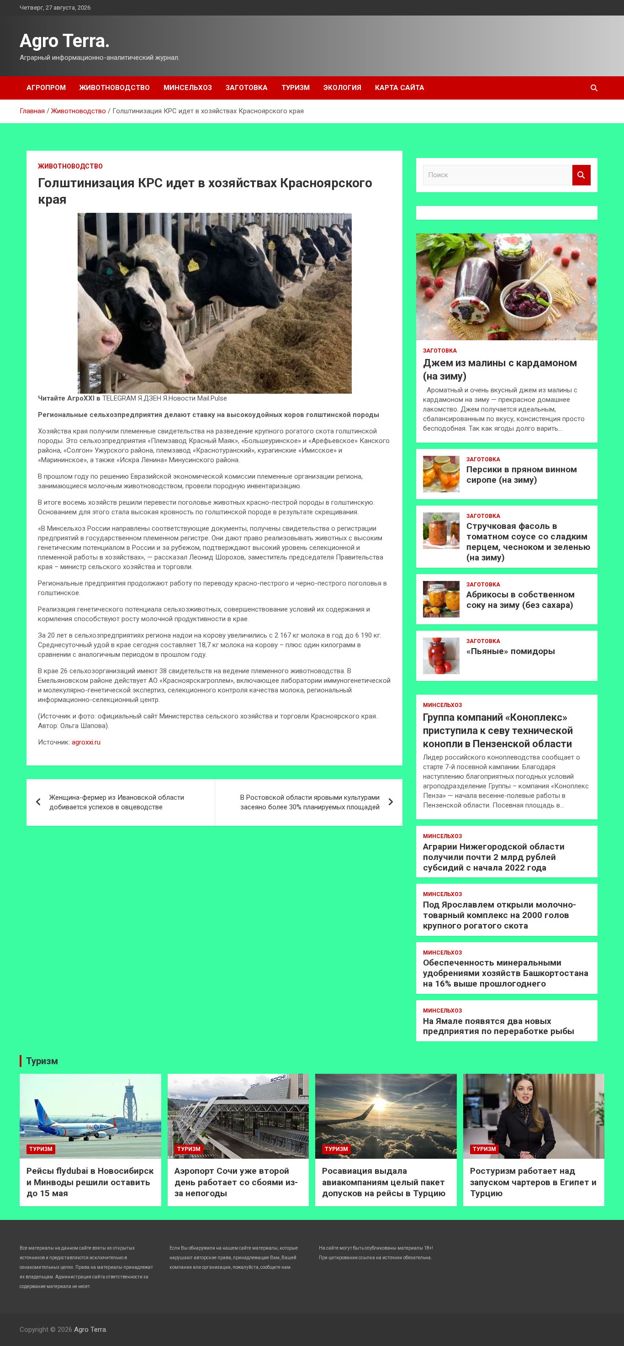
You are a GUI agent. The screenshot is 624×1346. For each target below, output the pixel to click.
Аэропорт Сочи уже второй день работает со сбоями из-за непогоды (236, 1182)
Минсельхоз (188, 88)
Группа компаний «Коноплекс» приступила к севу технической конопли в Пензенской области (498, 730)
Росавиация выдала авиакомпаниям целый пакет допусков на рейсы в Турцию (383, 1182)
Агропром (46, 88)
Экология (342, 88)
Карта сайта (399, 88)
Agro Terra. (65, 41)
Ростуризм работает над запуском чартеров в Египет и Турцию (533, 1182)
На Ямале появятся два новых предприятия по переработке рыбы (498, 1026)
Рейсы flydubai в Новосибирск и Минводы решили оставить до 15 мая (89, 1182)
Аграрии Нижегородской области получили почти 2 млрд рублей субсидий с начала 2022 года (494, 857)
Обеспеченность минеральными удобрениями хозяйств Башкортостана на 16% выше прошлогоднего (505, 973)
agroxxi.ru (86, 742)
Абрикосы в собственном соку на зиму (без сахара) (520, 599)
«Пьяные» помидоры (510, 651)
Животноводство (114, 88)
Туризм (295, 88)
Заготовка (247, 88)
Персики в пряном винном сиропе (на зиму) (521, 474)
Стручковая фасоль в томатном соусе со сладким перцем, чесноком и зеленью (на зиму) (528, 541)
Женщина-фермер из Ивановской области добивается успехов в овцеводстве (116, 802)
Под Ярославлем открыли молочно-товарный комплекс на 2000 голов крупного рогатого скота (499, 915)
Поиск (581, 175)
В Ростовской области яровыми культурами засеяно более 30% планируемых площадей (310, 802)
